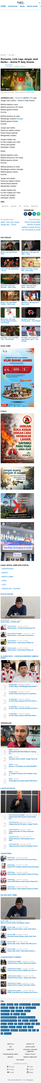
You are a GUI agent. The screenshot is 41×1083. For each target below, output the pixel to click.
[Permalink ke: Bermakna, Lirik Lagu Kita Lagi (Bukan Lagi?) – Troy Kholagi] (30, 331)
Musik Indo (34, 206)
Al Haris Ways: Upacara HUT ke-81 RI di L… (23, 701)
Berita (11, 749)
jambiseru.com (5, 1014)
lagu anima (5, 206)
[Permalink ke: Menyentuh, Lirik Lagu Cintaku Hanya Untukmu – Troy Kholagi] (10, 312)
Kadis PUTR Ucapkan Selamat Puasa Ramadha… (23, 867)
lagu (19, 1020)
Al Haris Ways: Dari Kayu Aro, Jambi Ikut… (23, 693)
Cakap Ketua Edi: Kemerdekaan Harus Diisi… (21, 839)
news (24, 1027)
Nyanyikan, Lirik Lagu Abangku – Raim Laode (8, 286)
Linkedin (31, 1069)
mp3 (33, 1024)
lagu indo (13, 206)
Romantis (18, 97)
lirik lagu (26, 206)
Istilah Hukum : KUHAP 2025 (10, 622)
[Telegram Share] (34, 214)
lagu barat (25, 1020)
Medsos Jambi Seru (30, 1057)
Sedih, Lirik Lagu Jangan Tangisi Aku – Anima (10, 222)
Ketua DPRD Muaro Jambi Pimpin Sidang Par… (23, 881)
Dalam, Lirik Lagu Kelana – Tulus (9, 253)
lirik (20, 206)
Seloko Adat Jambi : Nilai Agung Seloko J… (21, 951)
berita (16, 1004)
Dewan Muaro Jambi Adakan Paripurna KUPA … (23, 889)
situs (34, 1030)
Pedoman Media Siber (10, 1054)
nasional (19, 1027)
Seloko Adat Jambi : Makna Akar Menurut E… (22, 943)
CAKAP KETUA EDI (8, 788)
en (16, 1008)
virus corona (7, 1033)
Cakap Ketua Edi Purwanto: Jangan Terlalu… (24, 824)
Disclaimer (20, 1060)
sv (37, 1030)
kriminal (23, 1014)
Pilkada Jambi (23, 1030)
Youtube (11, 1072)
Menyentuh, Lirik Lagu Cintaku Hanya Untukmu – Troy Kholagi (9, 320)
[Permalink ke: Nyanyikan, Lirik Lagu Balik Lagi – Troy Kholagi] (10, 331)
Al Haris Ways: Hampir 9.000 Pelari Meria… (23, 715)
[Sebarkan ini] (25, 214)
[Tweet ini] (30, 214)
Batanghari (10, 1004)
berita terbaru (35, 1004)
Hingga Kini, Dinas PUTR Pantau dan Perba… (22, 859)
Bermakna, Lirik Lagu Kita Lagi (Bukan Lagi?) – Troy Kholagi (29, 339)
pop (30, 1030)
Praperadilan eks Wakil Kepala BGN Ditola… (23, 781)
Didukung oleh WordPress (15, 1080)
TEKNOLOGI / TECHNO (11, 588)
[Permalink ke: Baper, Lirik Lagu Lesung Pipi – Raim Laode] (30, 262)
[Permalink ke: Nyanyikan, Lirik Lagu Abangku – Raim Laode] (10, 279)
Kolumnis (19, 633)
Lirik (30, 97)
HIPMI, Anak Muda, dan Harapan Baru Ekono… (23, 992)
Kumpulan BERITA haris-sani (8, 1017)
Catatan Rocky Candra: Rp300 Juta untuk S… (22, 970)
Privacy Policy (30, 1054)
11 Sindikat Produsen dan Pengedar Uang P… (23, 774)
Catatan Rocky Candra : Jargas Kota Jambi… (22, 977)
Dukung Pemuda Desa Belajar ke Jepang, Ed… (22, 752)
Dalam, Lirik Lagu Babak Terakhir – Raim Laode (8, 303)
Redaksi (10, 1057)
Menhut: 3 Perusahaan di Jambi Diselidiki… (23, 766)
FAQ (10, 1047)
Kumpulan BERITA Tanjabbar (8, 1020)
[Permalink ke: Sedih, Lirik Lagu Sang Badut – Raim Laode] (30, 279)
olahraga (30, 1027)
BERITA (5, 572)
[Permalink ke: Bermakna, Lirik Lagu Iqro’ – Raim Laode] (30, 295)
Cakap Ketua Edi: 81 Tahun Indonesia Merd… (21, 832)
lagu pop (10, 1024)
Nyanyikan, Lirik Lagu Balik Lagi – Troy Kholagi (9, 338)
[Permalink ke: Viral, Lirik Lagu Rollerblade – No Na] (10, 262)
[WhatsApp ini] (38, 214)
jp (11, 1014)
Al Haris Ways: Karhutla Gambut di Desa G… (24, 708)
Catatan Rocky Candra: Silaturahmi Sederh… (22, 963)
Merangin (27, 1024)
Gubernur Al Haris (30, 1008)
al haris (3, 1004)
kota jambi (16, 1014)
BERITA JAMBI (7, 576)
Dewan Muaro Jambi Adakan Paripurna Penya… (23, 874)
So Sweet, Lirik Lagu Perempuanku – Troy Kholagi (30, 320)
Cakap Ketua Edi (13, 815)
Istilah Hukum (7, 594)
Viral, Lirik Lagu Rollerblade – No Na (10, 269)
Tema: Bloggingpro (28, 1080)
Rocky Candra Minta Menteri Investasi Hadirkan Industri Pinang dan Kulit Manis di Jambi (31, 224)
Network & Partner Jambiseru (30, 1050)
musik (37, 1024)
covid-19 (12, 1008)
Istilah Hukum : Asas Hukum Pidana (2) (20, 650)
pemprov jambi (5, 1030)
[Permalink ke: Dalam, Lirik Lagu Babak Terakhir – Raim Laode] (10, 295)
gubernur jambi (5, 1011)
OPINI (4, 580)
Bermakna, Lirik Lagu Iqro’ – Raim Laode (30, 303)
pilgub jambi (14, 1030)
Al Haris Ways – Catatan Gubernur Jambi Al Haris (20, 657)
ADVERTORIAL (8, 568)
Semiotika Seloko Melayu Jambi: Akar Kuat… (22, 936)
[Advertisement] (20, 30)
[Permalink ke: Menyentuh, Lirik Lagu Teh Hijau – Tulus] (30, 245)
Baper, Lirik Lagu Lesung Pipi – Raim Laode (29, 269)
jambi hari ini (19, 1011)
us (1, 1033)
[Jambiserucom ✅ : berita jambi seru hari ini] (20, 2)
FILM (4, 584)
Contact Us (30, 1044)
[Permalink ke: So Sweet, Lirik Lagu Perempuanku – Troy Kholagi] (30, 312)
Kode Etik (10, 1049)
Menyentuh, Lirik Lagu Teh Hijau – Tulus (30, 253)
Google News (30, 1047)
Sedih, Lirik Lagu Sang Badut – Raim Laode (28, 286)
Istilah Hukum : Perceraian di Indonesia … (21, 635)
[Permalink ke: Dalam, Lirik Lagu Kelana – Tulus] (10, 245)
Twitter (31, 1067)
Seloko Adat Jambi (9, 895)
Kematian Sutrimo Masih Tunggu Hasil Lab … (23, 759)
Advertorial (6, 853)
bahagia (20, 118)
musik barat (4, 1027)
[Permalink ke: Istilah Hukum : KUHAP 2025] (20, 607)
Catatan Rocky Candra (11, 957)
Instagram (11, 1069)
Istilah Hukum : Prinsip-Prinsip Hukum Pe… (21, 628)
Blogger (31, 1072)
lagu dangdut (33, 1020)
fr (23, 1008)
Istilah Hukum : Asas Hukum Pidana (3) (20, 642)
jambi (12, 1011)
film (20, 1008)
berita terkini (4, 1008)
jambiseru (27, 1011)
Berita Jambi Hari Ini (25, 1004)
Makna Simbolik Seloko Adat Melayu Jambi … (16, 923)
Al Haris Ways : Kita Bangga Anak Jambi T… (24, 686)
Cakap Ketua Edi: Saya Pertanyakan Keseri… (24, 846)
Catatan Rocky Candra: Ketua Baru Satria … (22, 985)
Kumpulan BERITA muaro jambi (26, 1017)
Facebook (11, 1067)
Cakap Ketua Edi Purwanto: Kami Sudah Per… (22, 817)
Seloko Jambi (5, 921)
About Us (10, 1044)
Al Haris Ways (13, 684)
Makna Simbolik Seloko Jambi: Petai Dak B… (22, 929)
